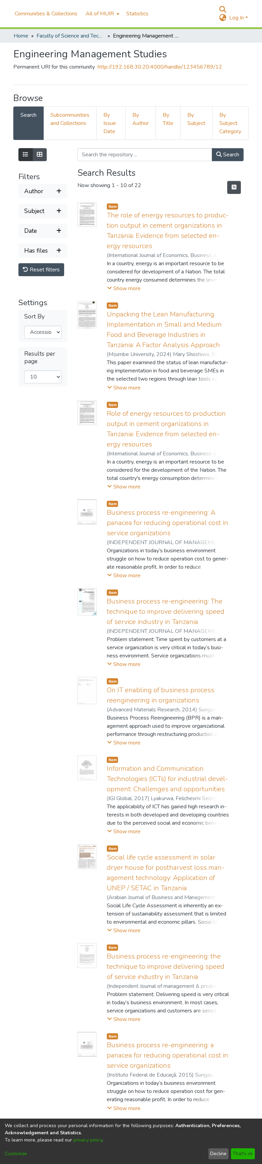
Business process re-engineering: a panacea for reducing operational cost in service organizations (167, 1055)
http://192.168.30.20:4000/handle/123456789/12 (160, 67)
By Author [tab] (140, 119)
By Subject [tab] (196, 119)
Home (21, 36)
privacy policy (87, 1140)
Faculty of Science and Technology (71, 36)
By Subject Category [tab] (230, 123)
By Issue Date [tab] (109, 123)
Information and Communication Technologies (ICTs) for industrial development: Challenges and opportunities (167, 779)
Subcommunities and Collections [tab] (69, 119)
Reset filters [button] (44, 269)
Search (230, 154)
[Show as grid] (39, 154)
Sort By (34, 316)
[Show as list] (25, 154)
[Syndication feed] (234, 187)
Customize (16, 1153)
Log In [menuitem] (236, 18)
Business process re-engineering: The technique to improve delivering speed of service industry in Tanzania (165, 611)
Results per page (39, 357)
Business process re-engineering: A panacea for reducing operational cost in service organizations (167, 523)
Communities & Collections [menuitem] (46, 13)
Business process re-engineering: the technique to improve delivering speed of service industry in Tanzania (165, 966)
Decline (218, 1153)
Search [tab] (28, 115)
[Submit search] (223, 9)
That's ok (243, 1153)
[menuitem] (101, 13)
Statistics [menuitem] (137, 13)
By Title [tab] (168, 119)
